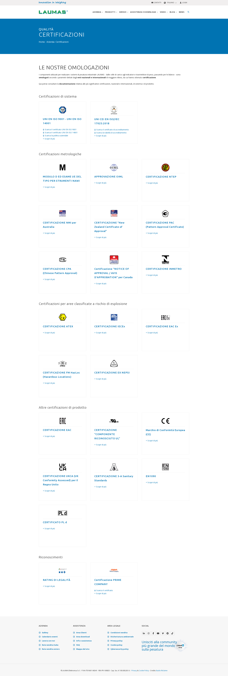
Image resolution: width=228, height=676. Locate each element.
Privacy (134, 670)
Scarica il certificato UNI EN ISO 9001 (60, 129)
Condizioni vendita (118, 632)
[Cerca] (188, 12)
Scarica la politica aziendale (56, 135)
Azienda (97, 12)
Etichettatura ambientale (122, 636)
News (181, 12)
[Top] (222, 671)
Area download (83, 636)
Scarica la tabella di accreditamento (111, 132)
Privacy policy (116, 641)
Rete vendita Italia (50, 645)
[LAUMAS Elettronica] (144, 633)
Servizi (123, 12)
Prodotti (110, 12)
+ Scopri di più (49, 138)
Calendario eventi (50, 636)
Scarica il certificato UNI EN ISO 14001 (61, 132)
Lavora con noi (48, 641)
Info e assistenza (84, 641)
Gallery (45, 632)
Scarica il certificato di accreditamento (112, 129)
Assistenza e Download (143, 12)
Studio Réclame (161, 670)
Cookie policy (116, 645)
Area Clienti (81, 632)
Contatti (157, 2)
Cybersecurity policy (119, 649)
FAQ (78, 645)
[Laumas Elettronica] (53, 14)
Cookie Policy (144, 670)
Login (184, 2)
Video (163, 12)
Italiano (170, 2)
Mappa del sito (82, 649)
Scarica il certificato (104, 590)
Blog (173, 12)
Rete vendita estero (51, 649)
